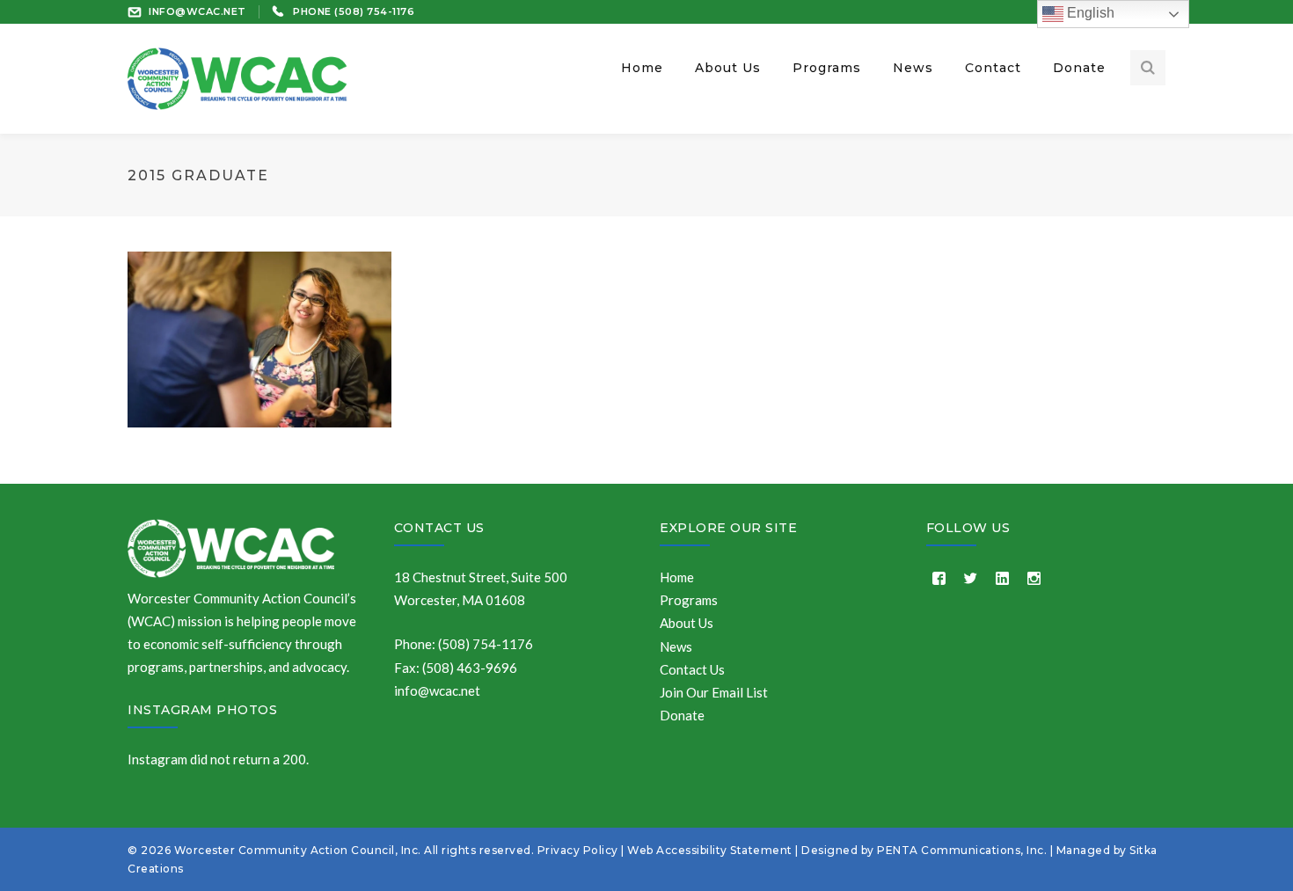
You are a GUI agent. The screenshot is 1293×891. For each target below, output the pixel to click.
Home (677, 577)
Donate (682, 715)
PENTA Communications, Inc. (962, 850)
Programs (689, 600)
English (1088, 12)
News (676, 646)
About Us (686, 623)
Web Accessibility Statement (710, 850)
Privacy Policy (577, 850)
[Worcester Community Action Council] (237, 76)
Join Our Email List (714, 692)
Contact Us (439, 528)
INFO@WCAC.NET (197, 11)
